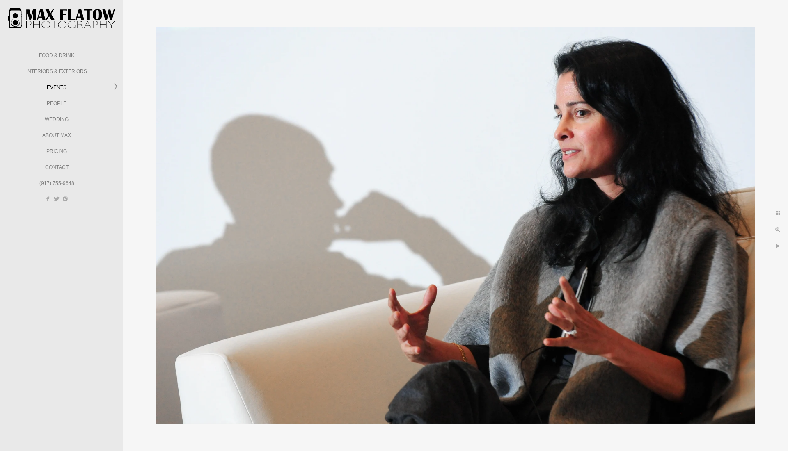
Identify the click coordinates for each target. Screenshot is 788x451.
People (56, 103)
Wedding (57, 119)
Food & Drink (56, 55)
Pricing (56, 151)
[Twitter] (57, 199)
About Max (56, 135)
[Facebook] (48, 199)
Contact (57, 167)
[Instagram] (65, 199)
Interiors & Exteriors (56, 71)
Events (56, 87)
